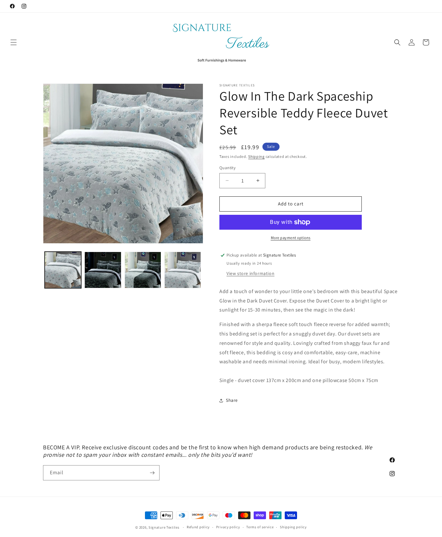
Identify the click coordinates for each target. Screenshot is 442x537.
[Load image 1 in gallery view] (63, 270)
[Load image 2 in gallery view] (102, 270)
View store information (250, 273)
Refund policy (198, 527)
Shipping (256, 156)
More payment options (291, 237)
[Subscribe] (152, 472)
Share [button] (232, 400)
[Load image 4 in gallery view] (182, 270)
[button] (13, 42)
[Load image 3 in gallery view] (143, 270)
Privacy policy (228, 527)
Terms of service (259, 527)
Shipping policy (293, 527)
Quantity (227, 167)
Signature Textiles (164, 527)
